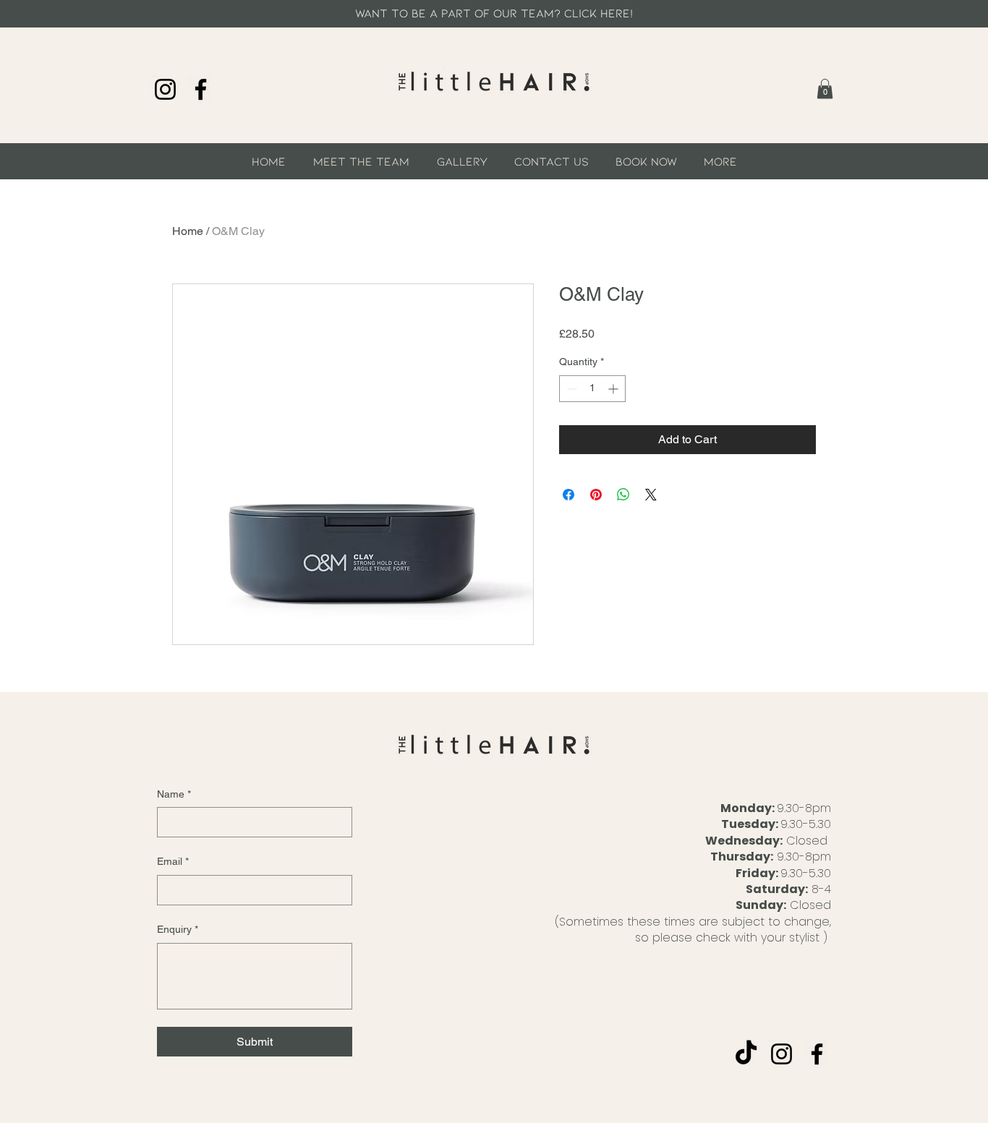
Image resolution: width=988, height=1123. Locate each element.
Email (173, 861)
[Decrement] (570, 388)
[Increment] (614, 388)
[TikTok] (746, 1054)
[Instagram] (165, 89)
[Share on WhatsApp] (623, 494)
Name (174, 794)
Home (187, 231)
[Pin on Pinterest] (596, 494)
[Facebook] (201, 89)
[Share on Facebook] (568, 494)
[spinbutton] (592, 388)
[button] (825, 88)
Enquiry (177, 929)
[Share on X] (651, 494)
